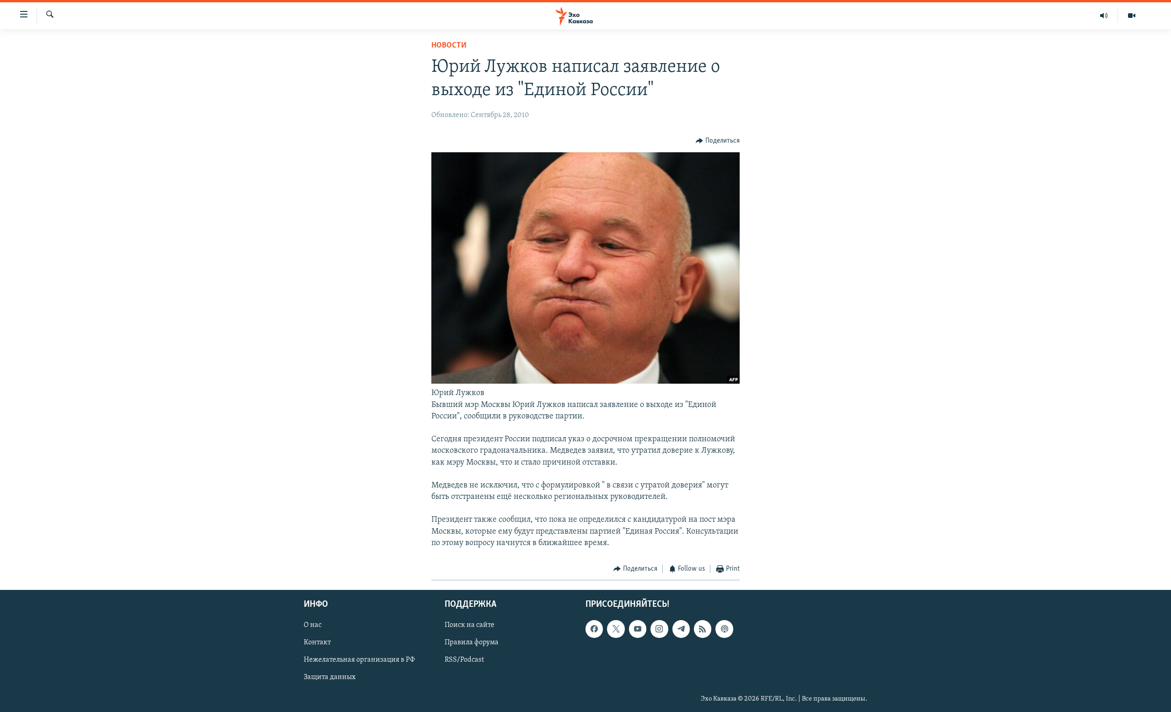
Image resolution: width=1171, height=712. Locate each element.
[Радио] (1104, 15)
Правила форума (472, 642)
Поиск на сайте (469, 625)
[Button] (718, 141)
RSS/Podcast (464, 660)
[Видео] (1131, 15)
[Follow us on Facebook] (594, 628)
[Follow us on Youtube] (637, 628)
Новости (449, 46)
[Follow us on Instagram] (659, 628)
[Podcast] (724, 628)
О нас (313, 625)
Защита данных (329, 677)
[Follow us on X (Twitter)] (615, 628)
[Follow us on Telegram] (681, 628)
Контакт (317, 642)
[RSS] (702, 628)
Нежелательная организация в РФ (359, 660)
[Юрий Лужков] (585, 382)
